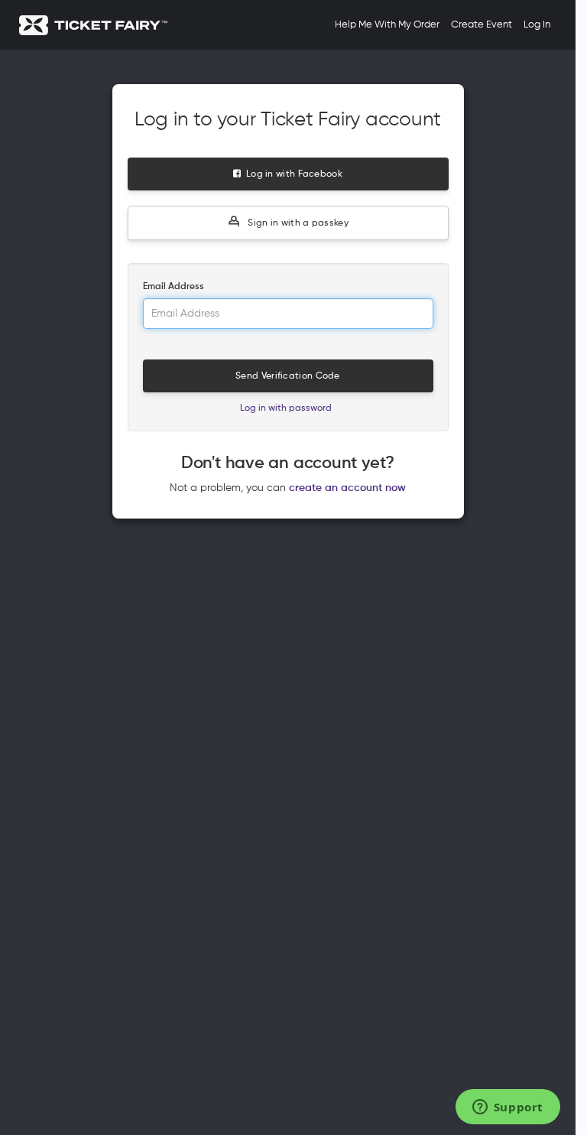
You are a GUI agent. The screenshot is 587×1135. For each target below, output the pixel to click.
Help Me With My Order (387, 25)
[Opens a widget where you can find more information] (507, 1108)
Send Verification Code (287, 376)
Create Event (481, 25)
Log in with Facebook (291, 174)
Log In (537, 25)
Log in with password (286, 408)
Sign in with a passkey (297, 223)
